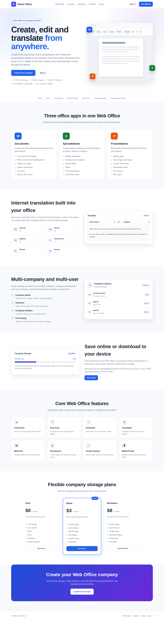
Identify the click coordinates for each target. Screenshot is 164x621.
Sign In (133, 4)
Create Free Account (82, 592)
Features (92, 4)
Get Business (122, 548)
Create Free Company (23, 73)
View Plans (91, 378)
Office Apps (59, 4)
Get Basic (82, 548)
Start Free (41, 548)
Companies (81, 4)
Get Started (146, 4)
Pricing (101, 4)
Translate (70, 4)
